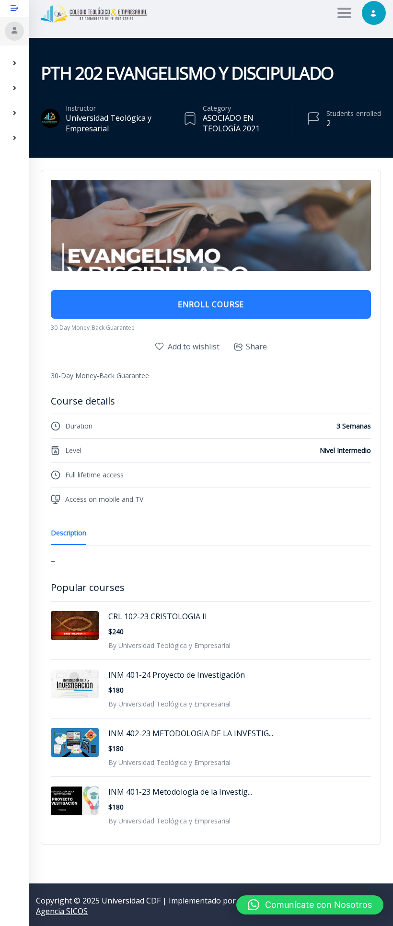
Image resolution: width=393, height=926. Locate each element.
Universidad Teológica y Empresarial (108, 123)
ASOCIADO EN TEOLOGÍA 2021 (231, 123)
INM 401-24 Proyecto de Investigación (176, 675)
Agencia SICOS (62, 911)
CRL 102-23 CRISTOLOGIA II (157, 616)
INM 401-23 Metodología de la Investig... (180, 792)
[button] (309, 904)
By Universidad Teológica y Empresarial (169, 645)
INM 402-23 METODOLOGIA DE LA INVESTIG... (190, 733)
